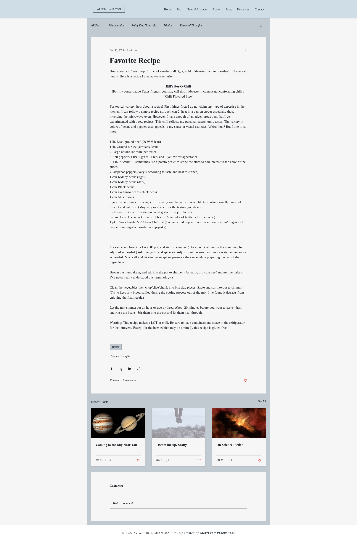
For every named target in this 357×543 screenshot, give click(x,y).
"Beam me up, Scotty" (172, 445)
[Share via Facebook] (111, 369)
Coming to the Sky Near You (116, 445)
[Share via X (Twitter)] (120, 369)
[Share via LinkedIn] (129, 369)
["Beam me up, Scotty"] (178, 423)
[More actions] (245, 50)
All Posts (96, 25)
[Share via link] (139, 369)
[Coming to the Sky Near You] (118, 423)
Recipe (115, 346)
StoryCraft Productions (217, 532)
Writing (168, 25)
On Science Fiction (229, 445)
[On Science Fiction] (239, 423)
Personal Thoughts (191, 25)
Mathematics (116, 25)
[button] (261, 25)
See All (262, 401)
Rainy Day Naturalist (144, 25)
